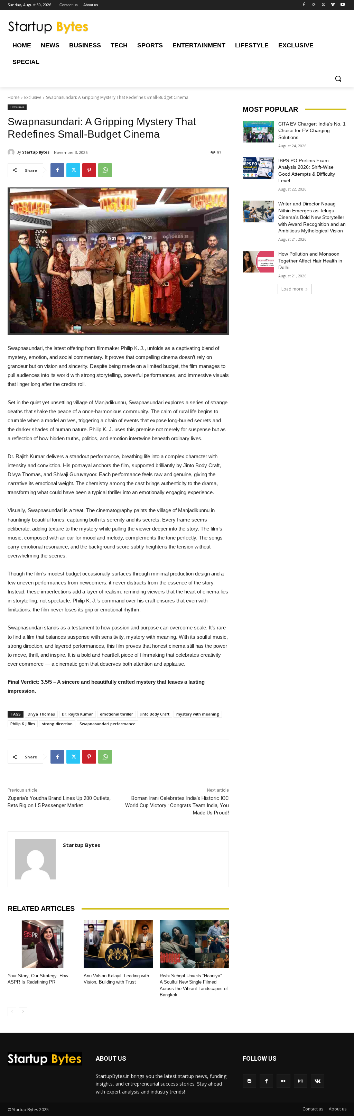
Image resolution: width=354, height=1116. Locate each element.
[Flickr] (283, 1081)
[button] (338, 78)
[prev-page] (12, 1011)
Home (14, 97)
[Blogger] (249, 1081)
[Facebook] (304, 5)
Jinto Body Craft (154, 714)
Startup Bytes (35, 152)
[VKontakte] (317, 1081)
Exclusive (32, 97)
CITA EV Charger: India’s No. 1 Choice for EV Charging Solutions (312, 130)
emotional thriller (116, 714)
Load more (292, 289)
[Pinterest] (89, 170)
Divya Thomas (41, 714)
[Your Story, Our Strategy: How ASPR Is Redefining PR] (42, 944)
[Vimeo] (333, 5)
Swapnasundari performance (108, 723)
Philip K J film (22, 723)
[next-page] (23, 1011)
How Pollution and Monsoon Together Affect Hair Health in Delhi (310, 260)
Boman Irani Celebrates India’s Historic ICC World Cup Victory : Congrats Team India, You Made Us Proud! (177, 805)
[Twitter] (323, 5)
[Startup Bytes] (12, 152)
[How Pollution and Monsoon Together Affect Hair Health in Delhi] (258, 262)
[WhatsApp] (105, 170)
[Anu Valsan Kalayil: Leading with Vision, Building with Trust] (118, 944)
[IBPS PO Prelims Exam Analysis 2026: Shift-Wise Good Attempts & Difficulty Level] (258, 168)
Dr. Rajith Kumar (77, 714)
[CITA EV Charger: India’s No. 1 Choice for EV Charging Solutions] (258, 131)
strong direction (57, 723)
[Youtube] (342, 5)
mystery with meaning (197, 714)
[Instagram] (314, 5)
